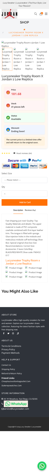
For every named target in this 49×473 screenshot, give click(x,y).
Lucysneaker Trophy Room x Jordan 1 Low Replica (23, 262)
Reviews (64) (30, 210)
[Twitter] (8, 333)
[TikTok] (18, 333)
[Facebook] (4, 333)
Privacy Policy (8, 349)
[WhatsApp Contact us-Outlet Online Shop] (42, 465)
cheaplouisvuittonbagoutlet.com (16, 381)
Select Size (7, 173)
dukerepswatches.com (12, 385)
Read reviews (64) (24, 153)
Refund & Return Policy (12, 373)
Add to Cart (25, 202)
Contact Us (6, 365)
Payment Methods (11, 352)
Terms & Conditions (11, 346)
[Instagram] (13, 333)
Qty (3, 186)
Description (18, 210)
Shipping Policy (8, 369)
